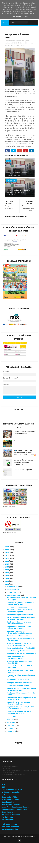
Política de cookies (9, 824)
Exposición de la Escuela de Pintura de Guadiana (20, 640)
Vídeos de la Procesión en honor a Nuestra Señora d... (20, 603)
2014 (7, 581)
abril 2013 (11, 728)
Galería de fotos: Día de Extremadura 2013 (16, 657)
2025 (7, 550)
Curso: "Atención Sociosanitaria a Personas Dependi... (20, 611)
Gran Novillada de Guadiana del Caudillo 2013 (19, 662)
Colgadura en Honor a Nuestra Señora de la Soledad (19, 627)
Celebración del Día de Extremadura (21, 654)
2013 (7, 584)
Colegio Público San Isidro (12, 790)
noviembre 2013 (13, 589)
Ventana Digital (8, 819)
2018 (7, 570)
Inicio (4, 23)
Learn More (16, 16)
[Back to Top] (19, 840)
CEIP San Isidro (29, 43)
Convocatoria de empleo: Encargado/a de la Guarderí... (19, 632)
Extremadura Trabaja (10, 799)
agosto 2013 (12, 717)
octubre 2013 (12, 592)
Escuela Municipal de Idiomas (18, 651)
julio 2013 (10, 720)
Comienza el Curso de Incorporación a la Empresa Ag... (21, 689)
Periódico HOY (7, 817)
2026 (7, 547)
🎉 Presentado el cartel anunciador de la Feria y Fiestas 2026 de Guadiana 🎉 (25, 452)
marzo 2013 (11, 731)
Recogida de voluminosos (17, 607)
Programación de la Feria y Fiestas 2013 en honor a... (20, 708)
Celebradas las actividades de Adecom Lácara (24, 432)
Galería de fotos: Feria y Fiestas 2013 (21, 648)
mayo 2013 (11, 725)
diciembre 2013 (13, 587)
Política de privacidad (10, 827)
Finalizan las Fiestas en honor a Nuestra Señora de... (19, 623)
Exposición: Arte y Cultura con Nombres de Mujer (18, 703)
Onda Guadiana (8, 812)
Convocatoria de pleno (23, 469)
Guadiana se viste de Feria (17, 636)
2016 (7, 576)
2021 (7, 561)
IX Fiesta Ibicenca (20, 441)
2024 (7, 553)
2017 (7, 573)
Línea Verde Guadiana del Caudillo (15, 807)
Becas (22, 43)
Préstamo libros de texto (18, 45)
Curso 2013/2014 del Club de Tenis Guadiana (20, 671)
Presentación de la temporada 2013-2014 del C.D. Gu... (21, 698)
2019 (7, 567)
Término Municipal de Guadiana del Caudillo (21, 676)
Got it (25, 16)
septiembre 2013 (13, 595)
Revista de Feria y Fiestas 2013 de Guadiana (20, 667)
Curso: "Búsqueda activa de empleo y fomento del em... (21, 618)
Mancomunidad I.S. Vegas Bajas (14, 809)
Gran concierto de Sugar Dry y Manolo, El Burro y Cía (19, 644)
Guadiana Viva (8, 802)
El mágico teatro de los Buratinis (19, 683)
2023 (7, 555)
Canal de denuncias (10, 829)
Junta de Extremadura (11, 805)
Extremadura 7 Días (10, 797)
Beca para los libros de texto (17, 173)
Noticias (7, 45)
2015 (7, 578)
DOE (3, 794)
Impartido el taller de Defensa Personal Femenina (19, 712)
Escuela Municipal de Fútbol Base (20, 614)
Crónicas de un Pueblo (11, 792)
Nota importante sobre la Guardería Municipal (21, 599)
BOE (3, 784)
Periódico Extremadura (11, 814)
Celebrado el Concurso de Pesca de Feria (21, 694)
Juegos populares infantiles (18, 685)
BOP (3, 787)
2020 (7, 564)
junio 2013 (11, 723)
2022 (7, 558)
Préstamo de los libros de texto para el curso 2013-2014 (18, 191)
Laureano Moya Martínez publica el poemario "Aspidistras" (23, 462)
